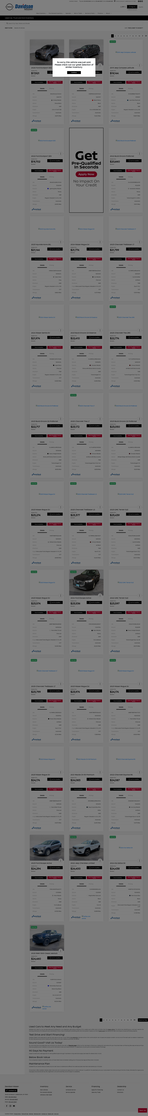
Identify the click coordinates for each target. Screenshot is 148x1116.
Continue (74, 72)
